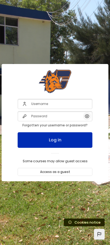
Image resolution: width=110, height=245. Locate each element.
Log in (55, 140)
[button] (99, 234)
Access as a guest (55, 171)
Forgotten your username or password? (55, 125)
